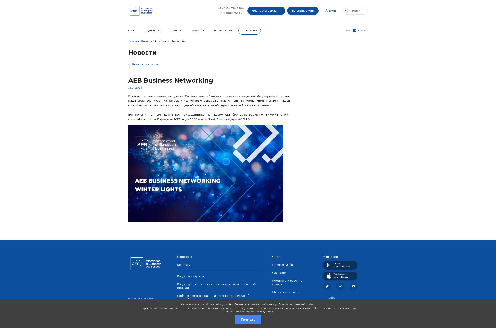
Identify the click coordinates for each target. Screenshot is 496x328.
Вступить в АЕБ (303, 10)
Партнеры (184, 257)
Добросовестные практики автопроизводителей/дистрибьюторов (213, 297)
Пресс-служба (282, 265)
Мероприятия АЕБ (285, 292)
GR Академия (249, 30)
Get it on (342, 265)
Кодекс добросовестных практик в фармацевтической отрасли (216, 286)
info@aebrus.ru (231, 13)
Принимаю (248, 319)
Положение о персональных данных (248, 311)
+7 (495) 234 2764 (231, 8)
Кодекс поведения (190, 276)
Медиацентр (152, 30)
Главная (134, 41)
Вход (332, 10)
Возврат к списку (145, 64)
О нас (131, 30)
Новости (146, 41)
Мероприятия (223, 30)
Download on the (341, 276)
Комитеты (198, 30)
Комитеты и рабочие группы (287, 282)
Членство (176, 30)
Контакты (183, 265)
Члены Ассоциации (266, 10)
